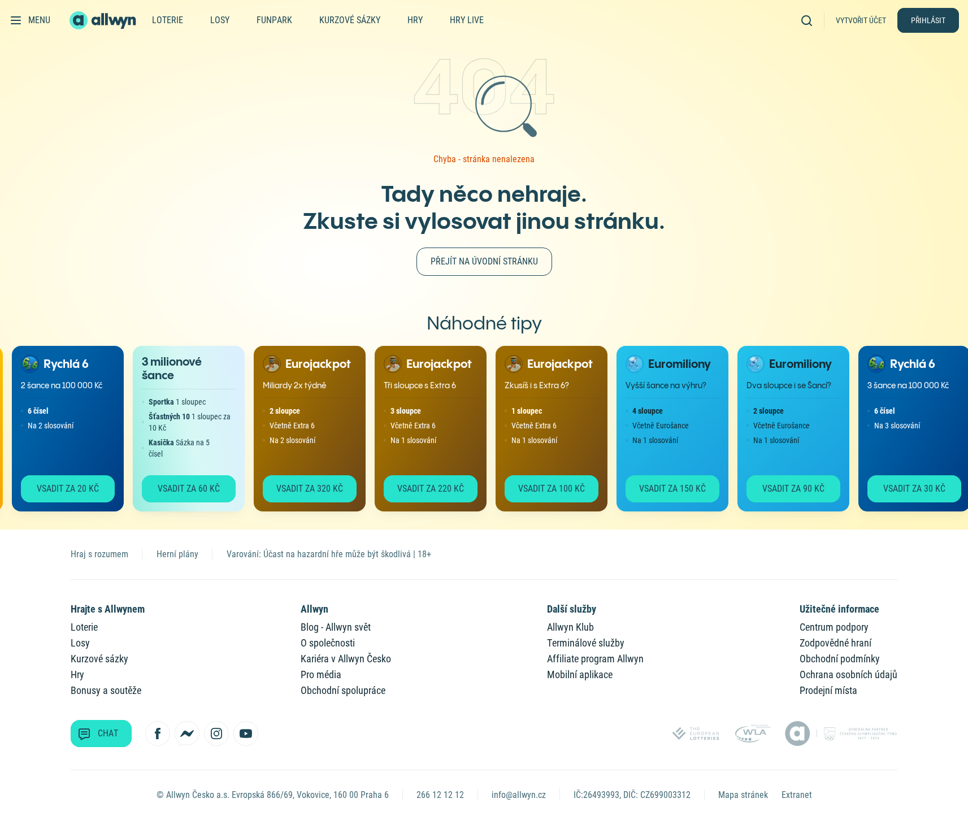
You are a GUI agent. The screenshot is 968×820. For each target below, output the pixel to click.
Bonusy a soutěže (106, 690)
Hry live (467, 20)
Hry (415, 20)
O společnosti (328, 643)
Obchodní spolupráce (343, 690)
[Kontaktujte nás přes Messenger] (187, 733)
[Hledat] (810, 20)
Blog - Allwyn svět (336, 627)
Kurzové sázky (349, 20)
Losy (219, 20)
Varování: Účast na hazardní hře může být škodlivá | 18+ (329, 554)
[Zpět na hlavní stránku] (104, 20)
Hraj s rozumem (99, 554)
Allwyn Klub (570, 627)
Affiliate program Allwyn (595, 659)
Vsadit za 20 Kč (61, 488)
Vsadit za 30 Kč (907, 488)
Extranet (797, 794)
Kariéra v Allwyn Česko (346, 659)
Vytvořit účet (861, 20)
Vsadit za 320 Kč (303, 488)
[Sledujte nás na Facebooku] (157, 733)
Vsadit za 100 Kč (544, 488)
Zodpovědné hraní (835, 643)
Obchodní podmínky (840, 659)
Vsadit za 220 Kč (423, 488)
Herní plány (177, 554)
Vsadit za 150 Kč (665, 488)
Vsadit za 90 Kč (787, 488)
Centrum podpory (834, 627)
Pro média (321, 674)
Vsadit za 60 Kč (182, 488)
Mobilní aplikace (580, 674)
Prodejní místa (828, 690)
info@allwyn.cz (519, 794)
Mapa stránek (743, 794)
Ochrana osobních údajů (848, 674)
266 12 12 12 (440, 794)
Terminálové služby (585, 643)
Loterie (167, 20)
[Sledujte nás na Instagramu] (216, 733)
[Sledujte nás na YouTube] (245, 733)
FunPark (274, 20)
